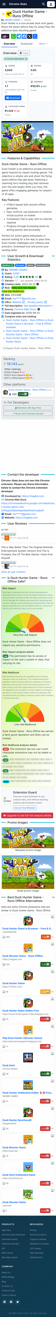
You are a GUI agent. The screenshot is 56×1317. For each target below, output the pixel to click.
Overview (9, 43)
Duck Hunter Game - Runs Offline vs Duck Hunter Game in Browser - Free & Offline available (29, 324)
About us (6, 1272)
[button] (4, 4)
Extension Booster (10, 1244)
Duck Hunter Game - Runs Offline (27, 389)
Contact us (7, 1286)
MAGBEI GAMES (12, 20)
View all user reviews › (14, 571)
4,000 (16, 273)
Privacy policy (35, 302)
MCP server (7, 1253)
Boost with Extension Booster (29, 413)
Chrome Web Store (15, 59)
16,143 (15, 364)
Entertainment (43, 265)
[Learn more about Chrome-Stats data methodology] (38, 309)
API (3, 1248)
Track (25, 53)
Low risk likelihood (13, 291)
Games (27, 20)
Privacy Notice (9, 1295)
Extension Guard (9, 1239)
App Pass (6, 1230)
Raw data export (10, 1257)
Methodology (8, 1277)
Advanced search (38, 1234)
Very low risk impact (23, 287)
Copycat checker (38, 1239)
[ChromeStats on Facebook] (11, 1302)
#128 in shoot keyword (16, 375)
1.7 (16, 280)
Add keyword (36, 1257)
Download (26, 43)
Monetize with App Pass (29, 407)
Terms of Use (8, 1290)
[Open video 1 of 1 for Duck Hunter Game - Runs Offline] (27, 137)
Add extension (36, 1253)
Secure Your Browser (25, 807)
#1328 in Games (12, 372)
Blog (4, 1281)
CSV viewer (35, 1248)
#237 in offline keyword (16, 378)
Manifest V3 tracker (39, 1244)
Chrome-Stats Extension (13, 1234)
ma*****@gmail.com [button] (24, 298)
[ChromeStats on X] (17, 1302)
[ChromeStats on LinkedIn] (4, 1302)
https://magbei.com (33, 496)
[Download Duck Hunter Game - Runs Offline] (15, 90)
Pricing (33, 1230)
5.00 (26, 276)
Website (17, 302)
